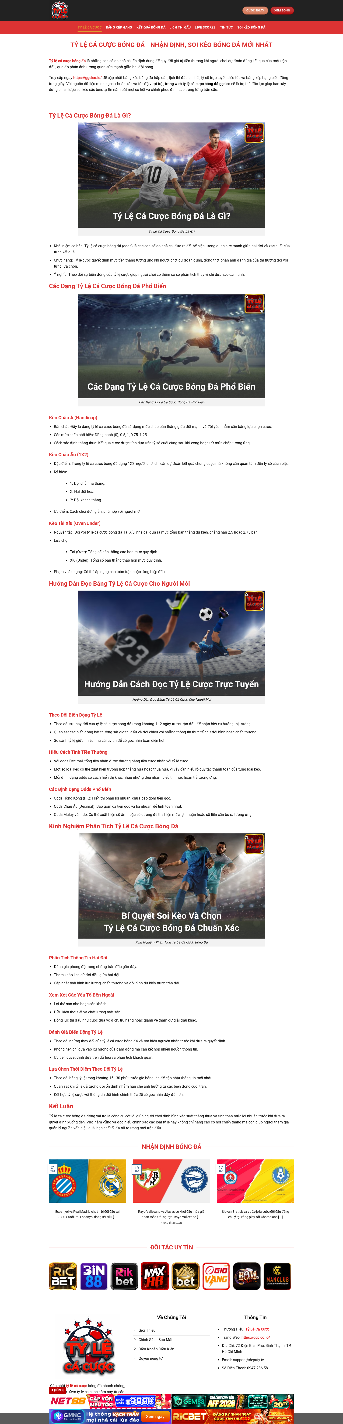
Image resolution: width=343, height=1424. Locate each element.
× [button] (246, 637)
